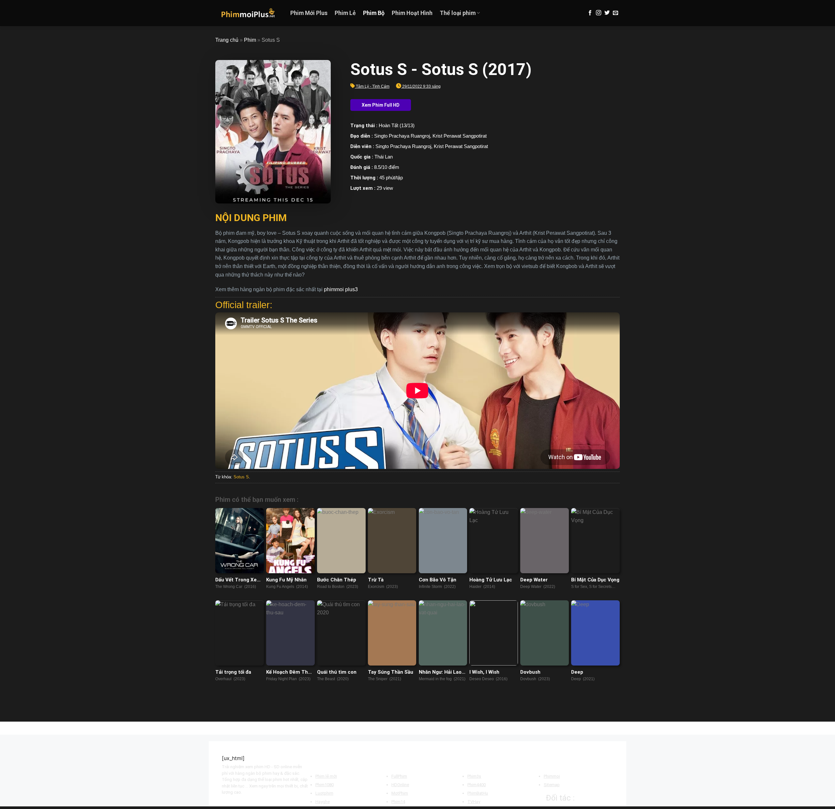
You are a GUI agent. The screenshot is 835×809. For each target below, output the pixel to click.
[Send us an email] (615, 13)
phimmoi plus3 (341, 289)
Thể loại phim (458, 13)
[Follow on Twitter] (607, 13)
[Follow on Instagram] (598, 13)
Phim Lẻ (345, 13)
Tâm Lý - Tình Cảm (372, 86)
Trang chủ (226, 40)
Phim (250, 40)
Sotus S (241, 476)
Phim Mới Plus (308, 13)
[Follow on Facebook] (590, 13)
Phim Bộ (374, 13)
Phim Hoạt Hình (412, 13)
